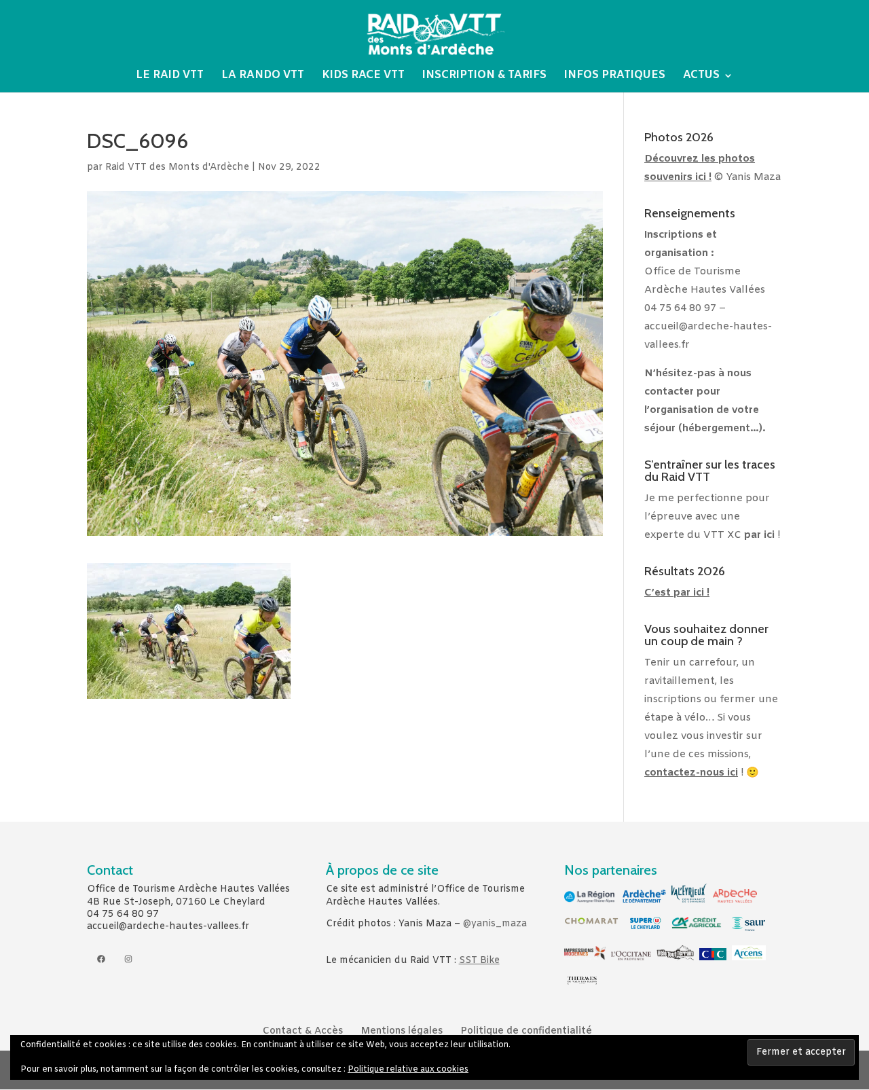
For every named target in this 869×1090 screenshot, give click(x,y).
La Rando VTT (262, 76)
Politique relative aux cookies (408, 1069)
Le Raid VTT (170, 76)
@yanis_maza (495, 924)
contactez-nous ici (691, 773)
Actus (701, 76)
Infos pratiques (614, 76)
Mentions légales (401, 1031)
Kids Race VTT (363, 76)
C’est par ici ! (676, 593)
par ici (759, 535)
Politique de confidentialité (526, 1031)
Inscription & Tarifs (484, 76)
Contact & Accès (303, 1031)
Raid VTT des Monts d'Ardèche (177, 167)
